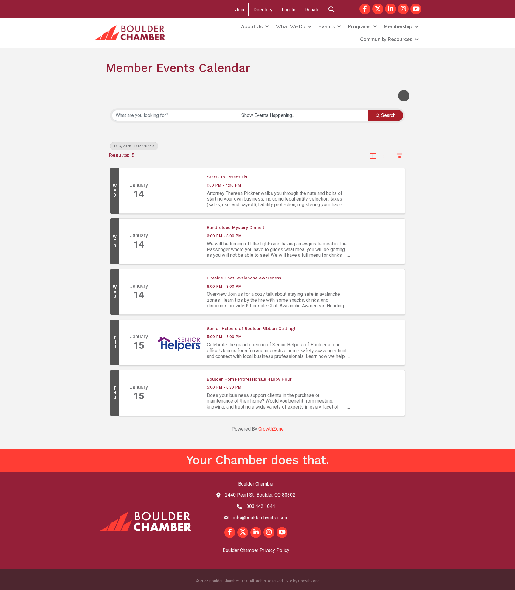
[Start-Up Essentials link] (179, 191)
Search (388, 115)
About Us (252, 26)
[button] (403, 95)
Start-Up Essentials (227, 176)
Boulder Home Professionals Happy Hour (249, 379)
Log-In (288, 9)
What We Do (290, 26)
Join (239, 9)
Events (327, 26)
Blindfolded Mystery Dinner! (235, 227)
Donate (312, 9)
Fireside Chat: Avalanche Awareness (244, 278)
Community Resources (386, 39)
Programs (359, 26)
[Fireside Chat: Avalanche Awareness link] (179, 292)
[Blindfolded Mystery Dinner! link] (179, 241)
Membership (398, 26)
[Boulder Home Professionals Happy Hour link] (179, 393)
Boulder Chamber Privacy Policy (256, 550)
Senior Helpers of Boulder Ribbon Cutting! (251, 328)
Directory (262, 9)
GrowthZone (271, 429)
